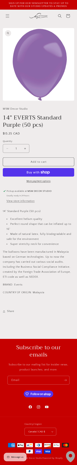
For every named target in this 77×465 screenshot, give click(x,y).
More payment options (39, 181)
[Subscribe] (65, 380)
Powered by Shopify (52, 458)
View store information (21, 201)
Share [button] (10, 311)
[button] (7, 16)
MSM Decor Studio (32, 458)
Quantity (7, 141)
